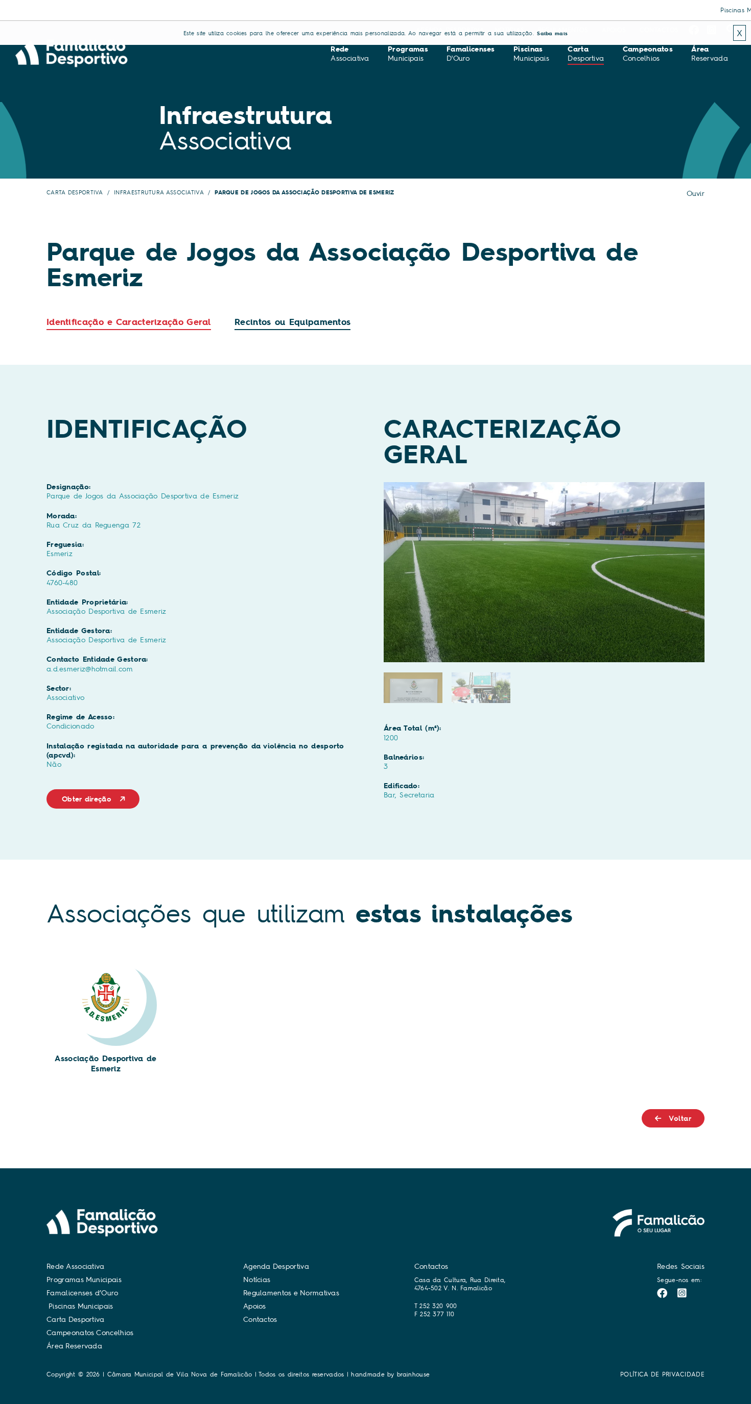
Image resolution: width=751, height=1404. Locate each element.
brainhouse (413, 1374)
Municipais (408, 53)
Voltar (680, 1118)
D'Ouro (471, 53)
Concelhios (648, 53)
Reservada (709, 53)
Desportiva (586, 53)
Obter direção (86, 799)
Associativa (350, 53)
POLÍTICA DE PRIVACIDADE (662, 1374)
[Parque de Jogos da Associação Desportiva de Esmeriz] (544, 572)
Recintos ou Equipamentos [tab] (292, 322)
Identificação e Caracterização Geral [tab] (128, 322)
